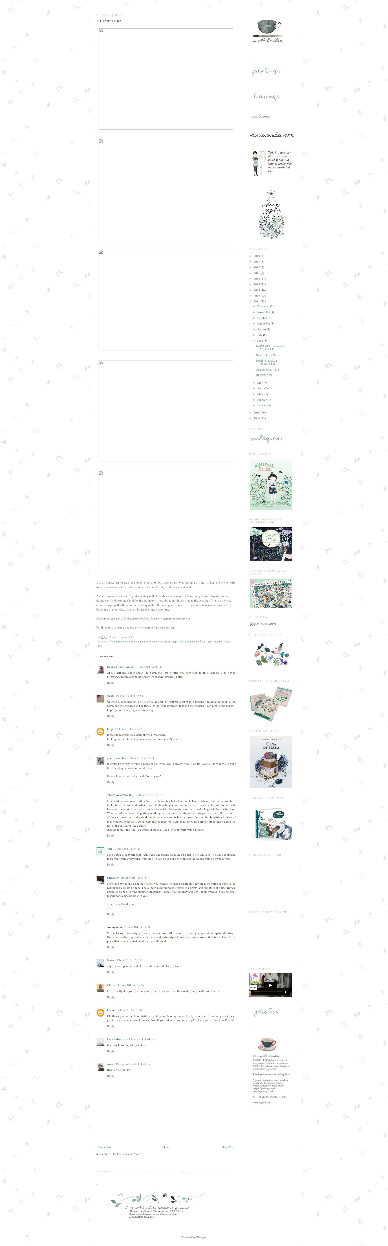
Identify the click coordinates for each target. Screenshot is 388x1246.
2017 (257, 267)
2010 (257, 412)
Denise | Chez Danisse (120, 666)
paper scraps (171, 641)
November (264, 312)
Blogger (201, 1237)
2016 (257, 273)
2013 (257, 290)
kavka (111, 1010)
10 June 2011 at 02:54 (129, 696)
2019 (257, 256)
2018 (257, 261)
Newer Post (104, 1147)
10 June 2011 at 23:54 (134, 878)
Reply (111, 683)
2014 (257, 284)
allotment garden (121, 641)
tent (100, 645)
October (262, 318)
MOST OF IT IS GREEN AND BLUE (270, 347)
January (262, 405)
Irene (110, 960)
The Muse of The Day (120, 795)
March (261, 394)
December (263, 306)
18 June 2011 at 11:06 (130, 985)
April (260, 388)
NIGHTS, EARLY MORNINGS (266, 362)
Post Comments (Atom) (127, 1154)
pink (181, 641)
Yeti (109, 848)
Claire (111, 985)
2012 (257, 296)
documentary (129, 702)
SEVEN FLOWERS (267, 355)
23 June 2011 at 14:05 (140, 1039)
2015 (257, 279)
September (264, 323)
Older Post (228, 1147)
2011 (257, 301)
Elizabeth (113, 877)
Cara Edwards (116, 1039)
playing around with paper (199, 641)
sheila (111, 695)
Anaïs (110, 1064)
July (260, 335)
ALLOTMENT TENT (269, 370)
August (262, 329)
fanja (110, 729)
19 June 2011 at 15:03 (129, 1010)
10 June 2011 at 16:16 (148, 795)
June (260, 340)
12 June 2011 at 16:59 (137, 927)
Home (166, 1147)
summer (218, 641)
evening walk (156, 641)
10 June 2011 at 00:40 (149, 667)
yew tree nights (116, 758)
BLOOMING (264, 375)
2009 (257, 418)
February (263, 400)
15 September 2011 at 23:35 (133, 1064)
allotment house (139, 641)
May (260, 382)
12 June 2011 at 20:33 (128, 960)
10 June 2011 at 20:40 (127, 849)
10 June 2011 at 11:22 (128, 729)
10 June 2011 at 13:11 (140, 758)
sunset (227, 641)
